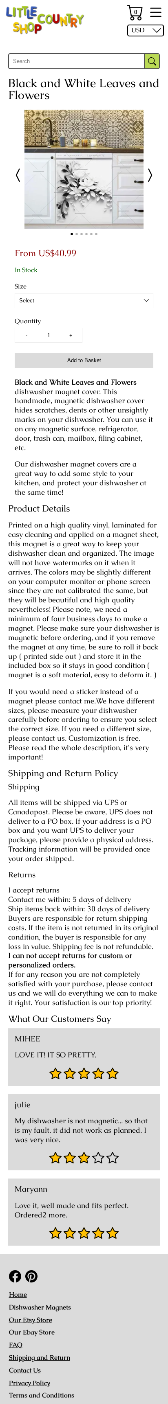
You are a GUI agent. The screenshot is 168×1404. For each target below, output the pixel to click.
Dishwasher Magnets (40, 1307)
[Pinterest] (31, 1276)
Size (21, 286)
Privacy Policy (29, 1383)
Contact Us (25, 1370)
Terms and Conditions (41, 1395)
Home (18, 1294)
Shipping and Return (39, 1357)
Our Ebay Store (32, 1332)
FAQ (15, 1345)
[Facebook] (15, 1276)
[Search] (152, 61)
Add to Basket (84, 360)
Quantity (28, 321)
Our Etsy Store (30, 1320)
